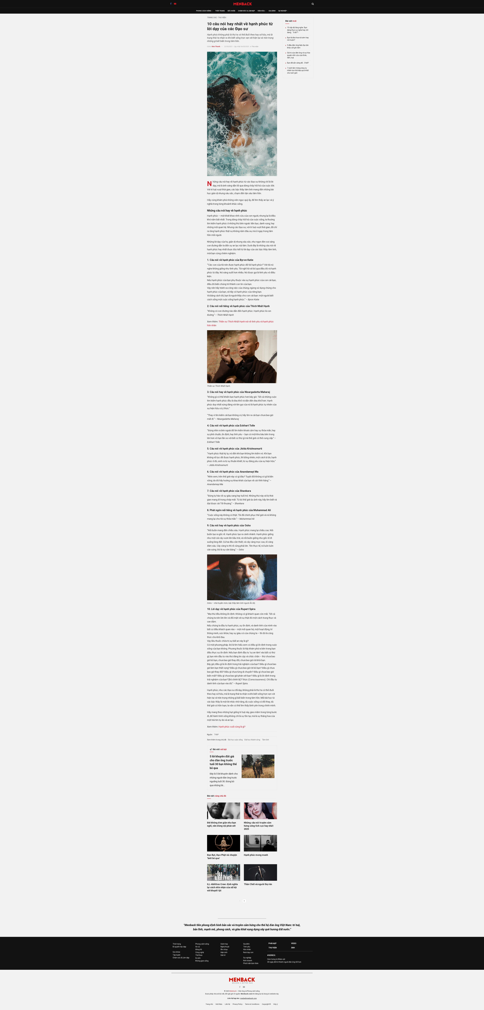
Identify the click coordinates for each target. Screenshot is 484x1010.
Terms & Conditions (252, 1004)
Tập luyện (176, 955)
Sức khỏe (231, 11)
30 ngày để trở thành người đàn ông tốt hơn (284, 962)
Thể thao (198, 955)
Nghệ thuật (225, 947)
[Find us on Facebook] (170, 3)
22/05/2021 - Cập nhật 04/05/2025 (236, 46)
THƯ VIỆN (272, 948)
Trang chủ (212, 18)
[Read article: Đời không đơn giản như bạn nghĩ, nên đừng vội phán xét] (223, 811)
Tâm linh (265, 740)
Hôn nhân (247, 949)
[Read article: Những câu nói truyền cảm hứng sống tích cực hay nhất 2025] (260, 811)
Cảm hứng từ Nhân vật (276, 959)
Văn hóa (261, 11)
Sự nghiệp (282, 11)
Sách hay (224, 944)
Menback (233, 991)
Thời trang (220, 11)
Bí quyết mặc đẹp (179, 947)
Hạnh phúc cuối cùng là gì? (232, 726)
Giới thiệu (219, 1004)
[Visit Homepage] (243, 3)
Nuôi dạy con (248, 952)
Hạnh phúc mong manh (256, 855)
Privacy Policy (237, 1004)
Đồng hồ (198, 949)
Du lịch (198, 958)
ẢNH (293, 948)
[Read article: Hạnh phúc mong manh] (260, 843)
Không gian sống (201, 961)
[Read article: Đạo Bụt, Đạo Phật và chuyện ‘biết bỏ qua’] (223, 843)
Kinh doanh (247, 961)
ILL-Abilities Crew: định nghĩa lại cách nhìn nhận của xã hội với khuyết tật (222, 887)
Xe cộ (197, 947)
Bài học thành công (252, 740)
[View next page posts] (244, 901)
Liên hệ (227, 1004)
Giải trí (223, 955)
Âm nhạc (224, 949)
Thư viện (222, 18)
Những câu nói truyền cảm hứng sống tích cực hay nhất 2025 (258, 825)
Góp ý (275, 1004)
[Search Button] (313, 4)
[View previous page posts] (240, 901)
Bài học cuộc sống (235, 740)
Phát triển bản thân (250, 963)
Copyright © (266, 1004)
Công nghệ (199, 952)
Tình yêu (246, 947)
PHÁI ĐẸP (272, 943)
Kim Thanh (216, 46)
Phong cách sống (203, 11)
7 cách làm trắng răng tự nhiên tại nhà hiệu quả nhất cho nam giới (298, 70)
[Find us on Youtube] (175, 3)
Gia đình (272, 11)
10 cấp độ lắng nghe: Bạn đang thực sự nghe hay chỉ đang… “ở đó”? (297, 29)
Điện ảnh (224, 952)
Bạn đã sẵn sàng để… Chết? (298, 63)
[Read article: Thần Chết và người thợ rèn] (260, 872)
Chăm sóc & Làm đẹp (246, 11)
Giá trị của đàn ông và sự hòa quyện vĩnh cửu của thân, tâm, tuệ (298, 55)
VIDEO (293, 943)
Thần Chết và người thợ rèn (258, 884)
